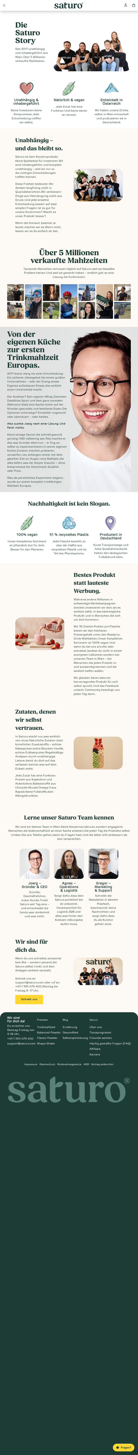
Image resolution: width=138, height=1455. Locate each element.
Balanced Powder (49, 1032)
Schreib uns (29, 999)
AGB (86, 1064)
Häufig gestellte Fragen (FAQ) (110, 1043)
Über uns (95, 1027)
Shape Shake (46, 1043)
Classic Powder (47, 1038)
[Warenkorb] (134, 5)
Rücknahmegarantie (69, 1064)
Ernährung (70, 1027)
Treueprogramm (100, 1032)
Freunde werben (100, 1038)
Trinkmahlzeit (46, 1027)
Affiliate (94, 1049)
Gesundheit (71, 1032)
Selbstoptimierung (75, 1038)
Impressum (30, 1064)
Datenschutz (47, 1064)
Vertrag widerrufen (102, 1064)
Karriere (94, 1054)
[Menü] (4, 5)
